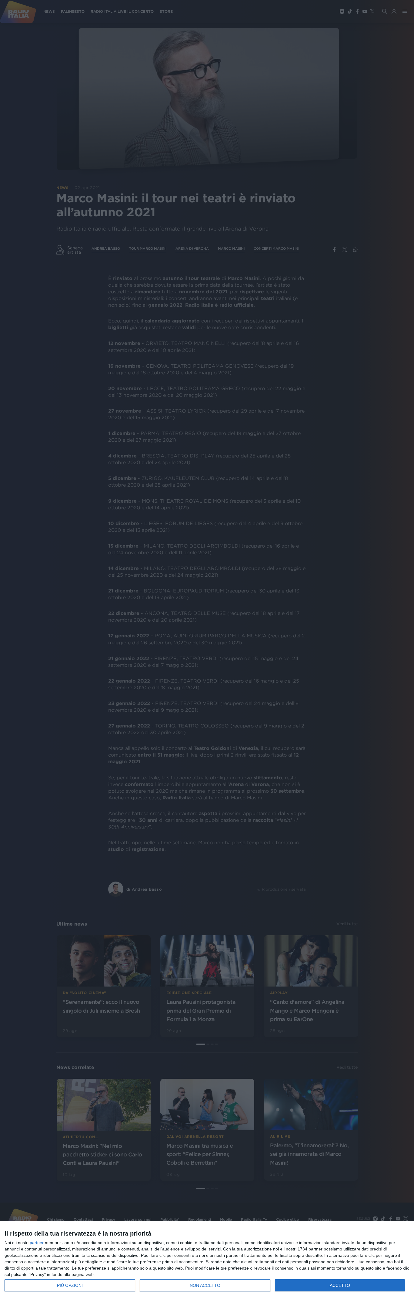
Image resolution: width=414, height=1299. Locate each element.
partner (37, 1242)
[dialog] (207, 1260)
